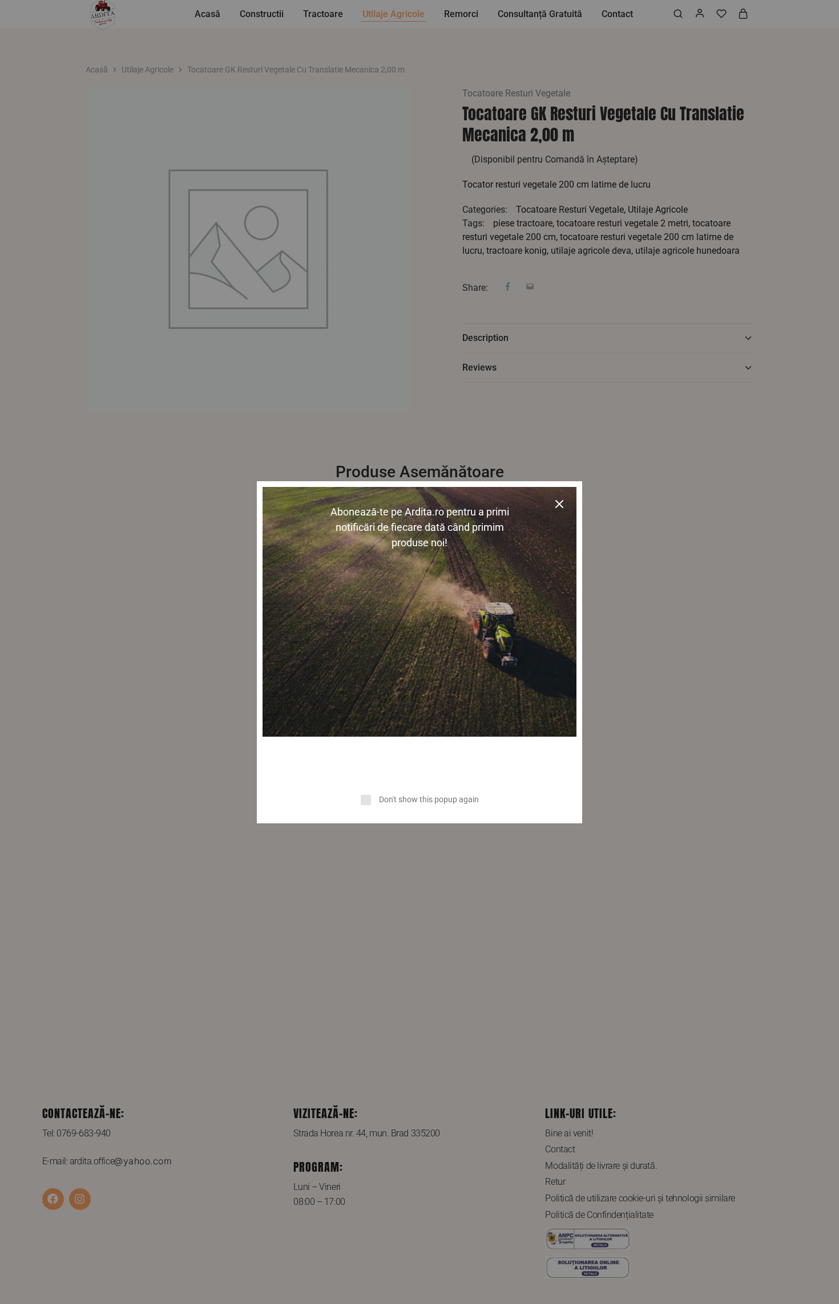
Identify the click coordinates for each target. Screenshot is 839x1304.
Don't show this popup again (429, 799)
